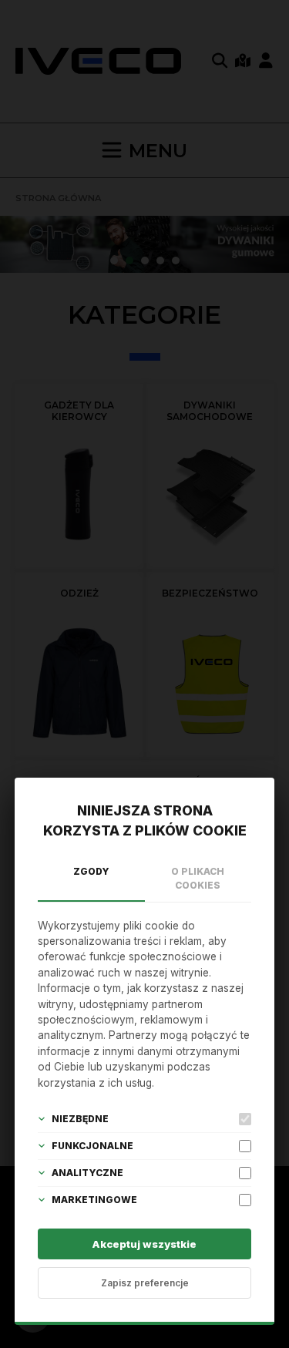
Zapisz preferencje (145, 1283)
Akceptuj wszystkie (144, 1244)
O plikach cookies (197, 878)
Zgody (91, 871)
